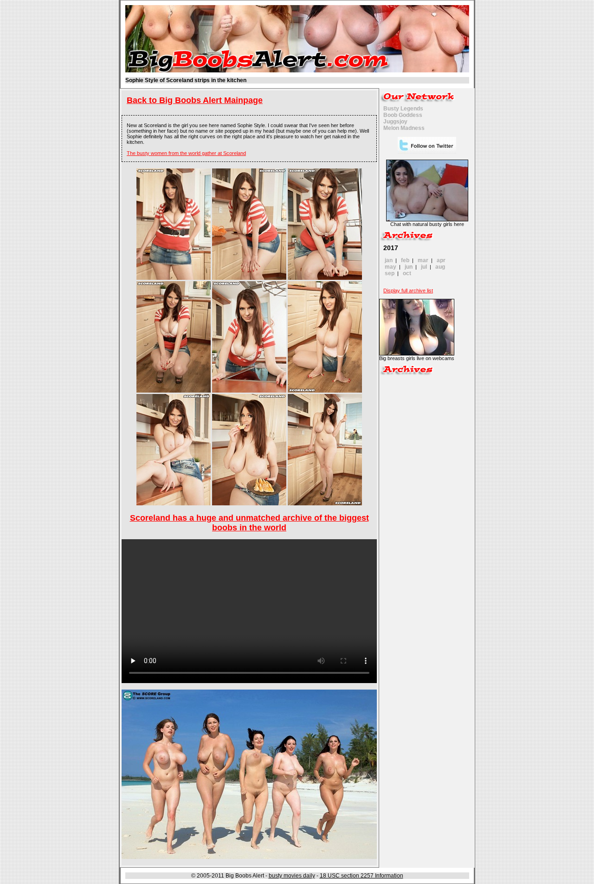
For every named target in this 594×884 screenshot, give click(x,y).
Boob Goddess (402, 115)
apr (441, 260)
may (390, 267)
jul (424, 267)
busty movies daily (292, 875)
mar (423, 260)
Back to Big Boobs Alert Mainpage (195, 100)
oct (407, 273)
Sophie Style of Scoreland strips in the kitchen (185, 80)
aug (440, 267)
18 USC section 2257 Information (361, 875)
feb (405, 260)
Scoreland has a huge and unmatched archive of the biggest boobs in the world (249, 522)
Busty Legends (403, 108)
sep (389, 273)
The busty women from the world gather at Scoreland (186, 153)
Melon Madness (404, 128)
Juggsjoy (395, 121)
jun (409, 267)
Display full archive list (408, 290)
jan (389, 260)
